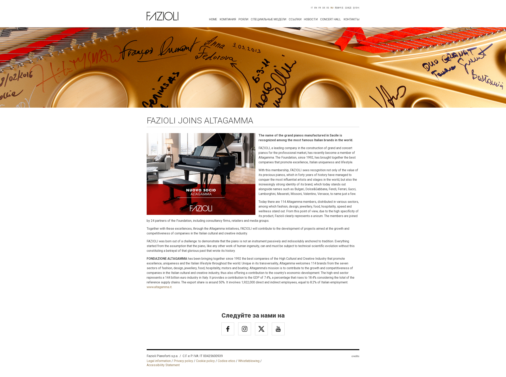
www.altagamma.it (159, 287)
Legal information (159, 361)
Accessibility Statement (163, 365)
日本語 (348, 8)
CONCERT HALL (330, 19)
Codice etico (226, 361)
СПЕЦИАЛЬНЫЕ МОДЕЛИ (268, 19)
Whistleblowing (249, 361)
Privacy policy (183, 361)
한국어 (356, 8)
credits (355, 356)
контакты (351, 19)
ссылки (295, 19)
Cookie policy (205, 361)
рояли (243, 19)
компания (228, 19)
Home (213, 19)
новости (311, 19)
